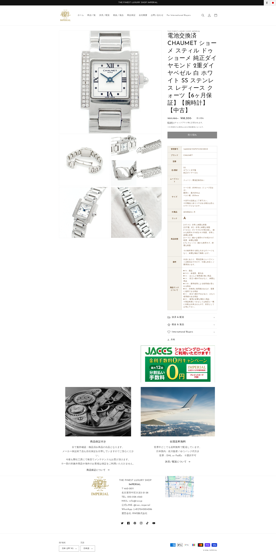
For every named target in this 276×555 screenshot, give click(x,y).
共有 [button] (173, 340)
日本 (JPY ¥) (67, 548)
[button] (203, 15)
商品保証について (96, 470)
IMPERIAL (213, 550)
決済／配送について (175, 462)
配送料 (170, 123)
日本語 (86, 548)
